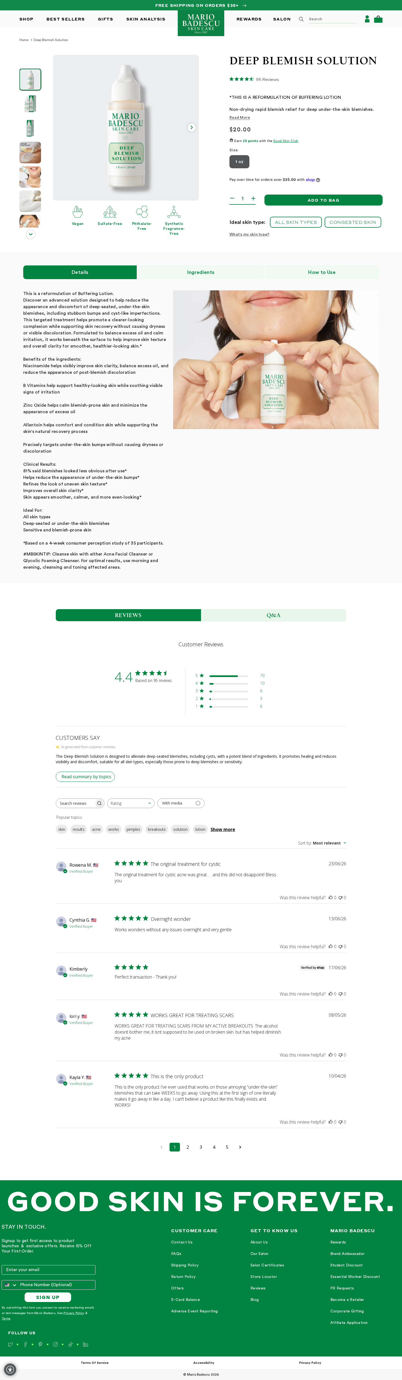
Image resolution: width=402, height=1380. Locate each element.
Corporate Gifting (347, 1311)
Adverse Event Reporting (194, 1311)
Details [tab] (80, 272)
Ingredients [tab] (201, 272)
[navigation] (194, 1277)
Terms (6, 1318)
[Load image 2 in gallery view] (30, 104)
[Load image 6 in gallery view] (30, 201)
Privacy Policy (73, 1313)
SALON (282, 18)
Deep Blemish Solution (51, 40)
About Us (259, 1242)
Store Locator (263, 1277)
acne (96, 829)
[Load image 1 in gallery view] (30, 79)
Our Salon (259, 1254)
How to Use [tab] (322, 272)
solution (180, 829)
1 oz (239, 162)
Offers (177, 1288)
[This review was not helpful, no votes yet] (340, 898)
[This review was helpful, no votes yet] (331, 898)
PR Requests (342, 1288)
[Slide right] (192, 127)
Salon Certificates (267, 1265)
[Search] (301, 19)
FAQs (176, 1254)
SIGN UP (48, 1297)
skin (61, 829)
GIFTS (105, 18)
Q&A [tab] (274, 615)
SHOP (26, 18)
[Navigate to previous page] (161, 1147)
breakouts (157, 829)
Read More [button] (239, 118)
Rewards (338, 1242)
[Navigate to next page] (240, 1147)
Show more (223, 829)
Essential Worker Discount (355, 1277)
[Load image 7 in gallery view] (30, 225)
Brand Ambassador (347, 1254)
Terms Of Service (95, 1362)
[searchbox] (75, 803)
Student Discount (346, 1265)
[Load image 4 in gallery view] (30, 152)
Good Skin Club (285, 141)
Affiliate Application (349, 1323)
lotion (200, 829)
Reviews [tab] (128, 615)
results (79, 829)
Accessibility (203, 1362)
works (113, 829)
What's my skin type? (249, 234)
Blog (254, 1300)
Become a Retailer (347, 1300)
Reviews (258, 1288)
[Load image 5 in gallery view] (30, 177)
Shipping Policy (185, 1265)
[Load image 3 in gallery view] (30, 128)
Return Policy (183, 1277)
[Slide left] (60, 127)
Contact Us (182, 1242)
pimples (133, 829)
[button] (378, 19)
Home (23, 40)
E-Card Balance (185, 1300)
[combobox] (325, 19)
